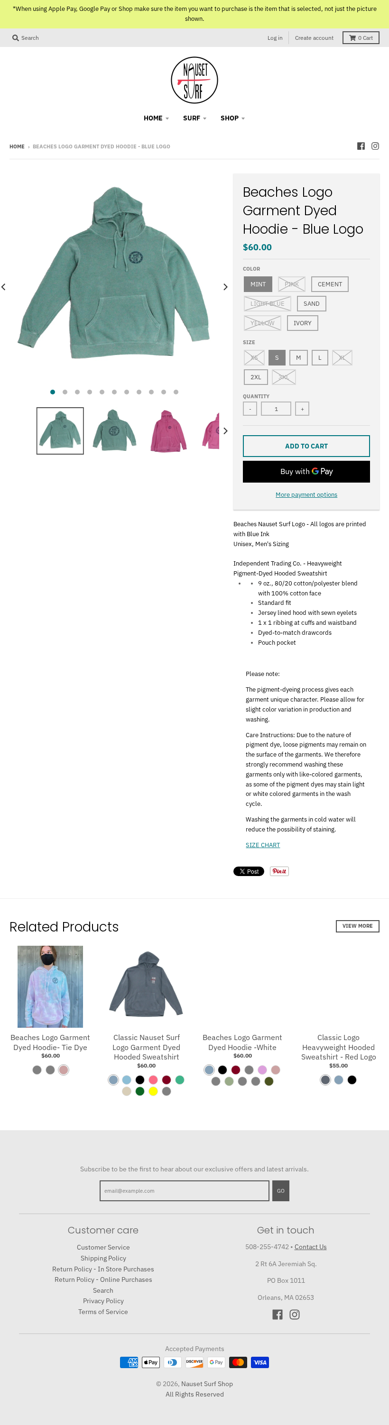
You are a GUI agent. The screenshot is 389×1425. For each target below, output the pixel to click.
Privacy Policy (103, 1301)
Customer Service (103, 1247)
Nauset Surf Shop (207, 1383)
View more (358, 926)
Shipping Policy (103, 1258)
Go (281, 1191)
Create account (314, 37)
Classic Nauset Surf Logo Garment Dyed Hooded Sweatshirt (146, 1047)
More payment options (306, 495)
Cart (365, 37)
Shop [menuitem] (230, 118)
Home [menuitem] (153, 118)
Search (103, 1290)
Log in (275, 37)
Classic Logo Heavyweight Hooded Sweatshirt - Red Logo (338, 1047)
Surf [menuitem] (191, 118)
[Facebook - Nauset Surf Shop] (361, 146)
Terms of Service (103, 1311)
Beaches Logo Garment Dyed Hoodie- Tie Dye (50, 1042)
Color (251, 268)
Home (17, 146)
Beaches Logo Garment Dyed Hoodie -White (242, 1042)
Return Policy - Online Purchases (103, 1279)
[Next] (225, 287)
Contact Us (311, 1246)
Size (249, 342)
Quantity (256, 396)
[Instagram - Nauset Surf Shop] (375, 146)
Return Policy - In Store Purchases (103, 1269)
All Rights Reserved (195, 1394)
